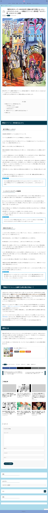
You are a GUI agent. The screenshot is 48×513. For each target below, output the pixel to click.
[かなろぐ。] (24, 1)
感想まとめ (7, 112)
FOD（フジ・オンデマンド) (14, 306)
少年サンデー (23, 364)
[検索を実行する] (45, 491)
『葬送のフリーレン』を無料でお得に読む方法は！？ (16, 110)
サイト (5, 457)
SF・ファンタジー (12, 364)
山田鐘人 (28, 364)
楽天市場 (28, 351)
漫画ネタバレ (33, 364)
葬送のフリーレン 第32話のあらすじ (13, 103)
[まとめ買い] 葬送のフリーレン (20, 348)
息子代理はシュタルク (11, 105)
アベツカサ (18, 364)
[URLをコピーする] (38, 368)
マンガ (9, 15)
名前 (5, 448)
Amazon (22, 351)
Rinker (19, 349)
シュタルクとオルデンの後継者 (12, 107)
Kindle (16, 351)
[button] (9, 368)
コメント (6, 432)
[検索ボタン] (47, 1)
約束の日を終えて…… (11, 108)
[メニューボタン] (1, 1)
